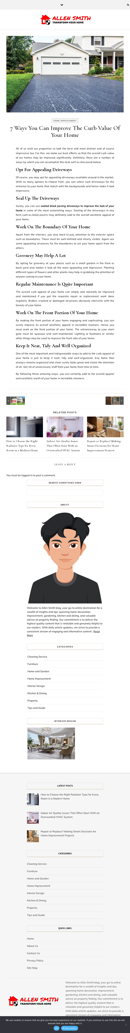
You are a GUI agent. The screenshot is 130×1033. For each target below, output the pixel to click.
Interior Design (36, 686)
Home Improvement (65, 121)
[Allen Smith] (65, 20)
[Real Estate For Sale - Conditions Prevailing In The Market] (13, 401)
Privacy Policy (35, 960)
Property (32, 700)
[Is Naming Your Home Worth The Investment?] (116, 401)
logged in (26, 475)
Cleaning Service (37, 656)
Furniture (32, 664)
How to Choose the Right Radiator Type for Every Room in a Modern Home (22, 445)
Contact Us (33, 953)
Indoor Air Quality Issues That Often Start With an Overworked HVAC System (63, 445)
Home (30, 938)
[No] (126, 1024)
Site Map (32, 967)
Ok (56, 1028)
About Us (32, 945)
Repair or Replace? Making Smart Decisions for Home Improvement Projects (104, 445)
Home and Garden (38, 671)
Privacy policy (70, 1028)
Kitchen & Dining (37, 693)
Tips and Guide (36, 707)
